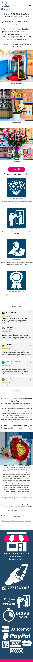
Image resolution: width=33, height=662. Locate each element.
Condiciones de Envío (18, 521)
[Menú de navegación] (30, 6)
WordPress (22, 660)
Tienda (15, 169)
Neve (9, 660)
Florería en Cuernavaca (11, 469)
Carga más (16, 390)
